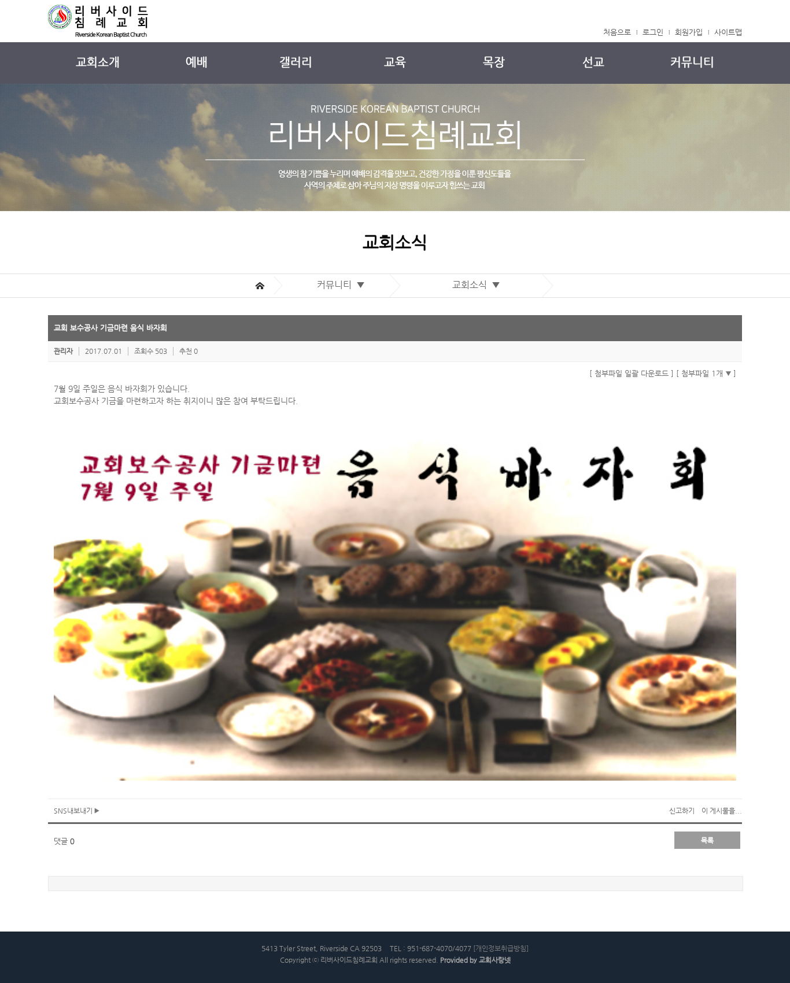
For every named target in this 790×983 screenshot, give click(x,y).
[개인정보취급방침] (501, 948)
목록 (707, 840)
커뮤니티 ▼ (343, 284)
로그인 (653, 32)
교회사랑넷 (495, 960)
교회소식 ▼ (478, 284)
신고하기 (682, 811)
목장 (494, 62)
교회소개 (98, 62)
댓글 (64, 841)
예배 (197, 62)
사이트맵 (728, 32)
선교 (593, 62)
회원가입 (689, 32)
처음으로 (617, 32)
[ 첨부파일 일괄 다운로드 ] (631, 373)
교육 (395, 62)
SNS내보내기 (74, 811)
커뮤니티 (692, 62)
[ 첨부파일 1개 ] (706, 373)
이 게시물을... (722, 811)
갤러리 (295, 62)
